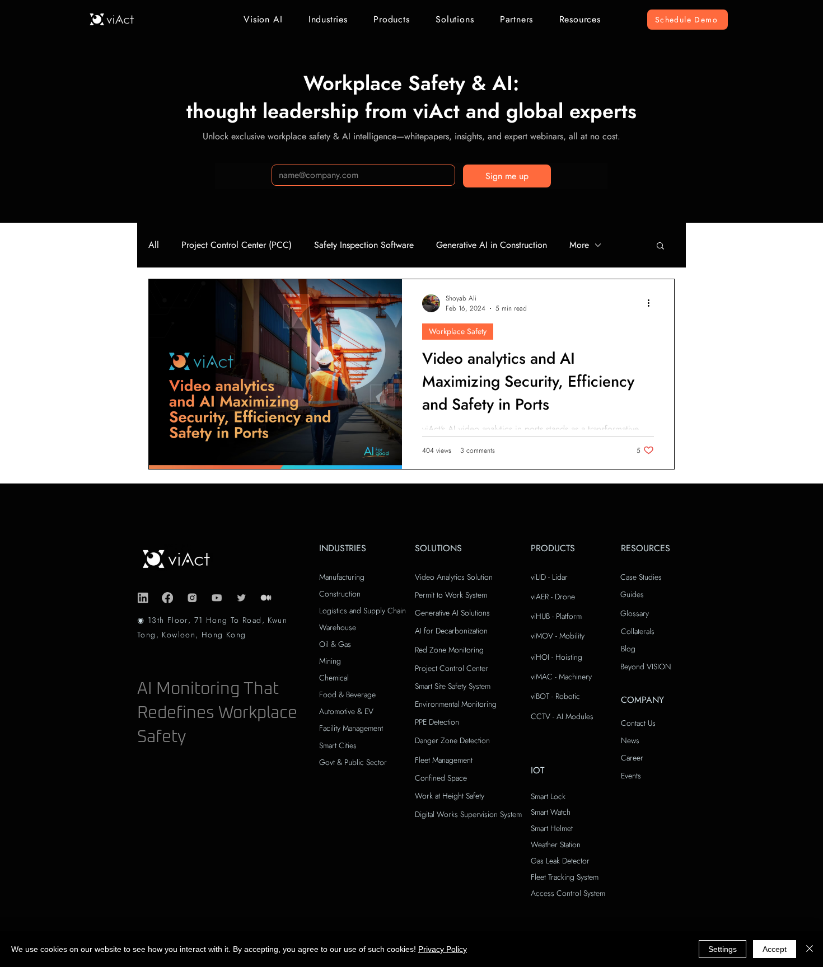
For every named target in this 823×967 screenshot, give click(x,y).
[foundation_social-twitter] (241, 597)
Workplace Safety (458, 331)
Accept (775, 949)
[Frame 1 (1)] (266, 597)
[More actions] (652, 303)
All (153, 245)
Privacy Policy (442, 949)
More (579, 245)
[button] (263, 19)
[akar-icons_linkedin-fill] (142, 597)
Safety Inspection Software (364, 245)
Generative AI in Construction (491, 245)
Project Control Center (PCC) (236, 245)
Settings (722, 949)
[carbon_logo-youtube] (216, 597)
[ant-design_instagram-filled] (192, 597)
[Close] (809, 949)
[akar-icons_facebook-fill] (167, 597)
